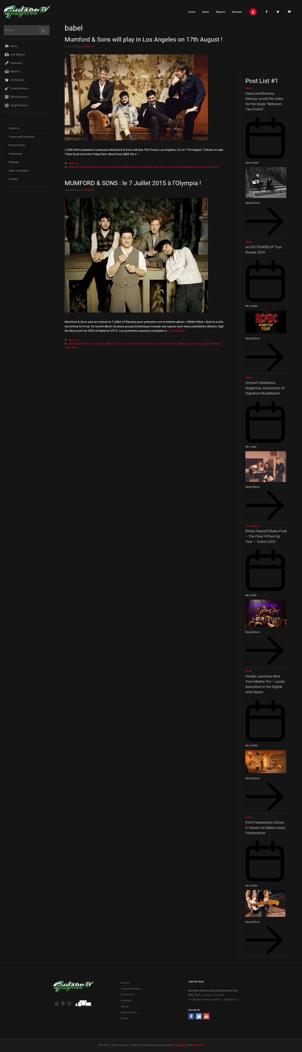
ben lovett (81, 167)
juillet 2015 (111, 343)
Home (191, 11)
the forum (199, 167)
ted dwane (187, 167)
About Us (14, 128)
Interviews (16, 63)
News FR (73, 163)
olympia (181, 343)
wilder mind (212, 167)
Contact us (231, 999)
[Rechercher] (43, 30)
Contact (13, 179)
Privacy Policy (17, 145)
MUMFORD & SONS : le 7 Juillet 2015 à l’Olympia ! (133, 183)
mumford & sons (149, 167)
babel (72, 167)
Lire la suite (177, 330)
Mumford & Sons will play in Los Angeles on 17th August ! (143, 39)
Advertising (15, 153)
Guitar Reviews (19, 88)
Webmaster (198, 1045)
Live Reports (17, 54)
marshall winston (129, 167)
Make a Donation (19, 170)
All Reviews (17, 80)
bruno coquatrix (96, 343)
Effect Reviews (19, 97)
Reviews (237, 11)
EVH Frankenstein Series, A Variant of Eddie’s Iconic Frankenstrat (265, 827)
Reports (220, 11)
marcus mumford (109, 167)
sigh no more (166, 167)
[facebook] (191, 1018)
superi (177, 167)
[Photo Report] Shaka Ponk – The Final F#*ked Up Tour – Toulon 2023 (266, 536)
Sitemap (13, 162)
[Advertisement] (267, 47)
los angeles (93, 167)
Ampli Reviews (19, 105)
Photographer (181, 1045)
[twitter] (199, 1018)
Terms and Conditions (21, 136)
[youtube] (206, 1018)
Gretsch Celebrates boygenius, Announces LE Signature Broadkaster (265, 388)
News (205, 11)
